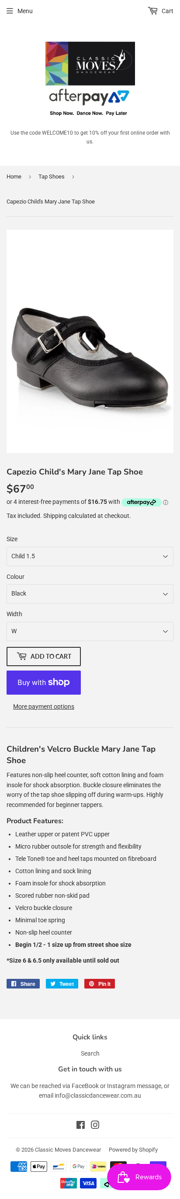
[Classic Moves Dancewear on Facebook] (80, 1126)
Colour (15, 576)
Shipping (55, 515)
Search (90, 1053)
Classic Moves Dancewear (68, 1149)
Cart (166, 10)
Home (14, 176)
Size (12, 538)
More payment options (43, 706)
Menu (25, 10)
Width (14, 613)
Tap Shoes (51, 176)
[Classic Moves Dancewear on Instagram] (95, 1126)
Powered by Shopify (133, 1149)
